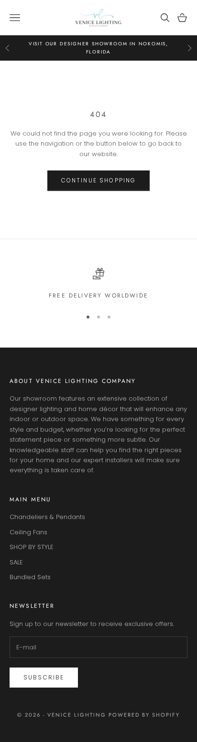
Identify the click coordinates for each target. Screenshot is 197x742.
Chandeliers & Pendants (47, 516)
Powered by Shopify (144, 715)
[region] (98, 284)
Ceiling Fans (28, 532)
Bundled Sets (30, 577)
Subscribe (43, 677)
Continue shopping (98, 180)
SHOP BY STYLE (32, 546)
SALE (16, 562)
